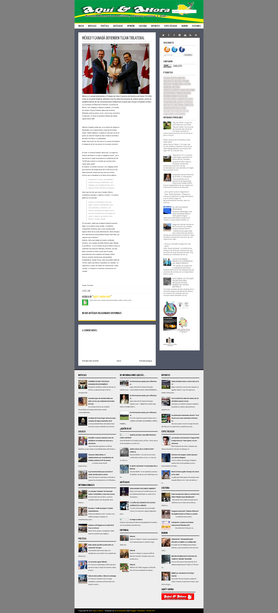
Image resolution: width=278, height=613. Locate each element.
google (174, 35)
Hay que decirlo (169, 93)
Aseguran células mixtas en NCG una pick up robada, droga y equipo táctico (183, 226)
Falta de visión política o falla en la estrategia (102, 576)
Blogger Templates (137, 611)
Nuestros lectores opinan (173, 105)
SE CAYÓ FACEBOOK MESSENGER (180, 208)
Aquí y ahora (98, 611)
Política (105, 26)
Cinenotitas (188, 105)
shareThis (190, 35)
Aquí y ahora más (102, 297)
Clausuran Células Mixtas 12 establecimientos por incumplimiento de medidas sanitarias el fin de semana (100, 457)
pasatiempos (180, 114)
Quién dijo (167, 87)
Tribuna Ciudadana (183, 93)
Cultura (143, 26)
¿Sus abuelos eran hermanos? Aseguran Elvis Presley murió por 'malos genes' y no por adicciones (185, 440)
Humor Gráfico (169, 114)
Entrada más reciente (90, 361)
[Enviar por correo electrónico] (83, 291)
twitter (163, 35)
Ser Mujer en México (136, 519)
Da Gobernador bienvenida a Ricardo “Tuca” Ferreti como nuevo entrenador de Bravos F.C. (185, 418)
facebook (168, 35)
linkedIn (179, 35)
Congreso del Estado (185, 99)
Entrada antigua (145, 361)
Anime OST (150, 611)
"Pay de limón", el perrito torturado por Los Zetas (182, 124)
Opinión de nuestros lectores (175, 108)
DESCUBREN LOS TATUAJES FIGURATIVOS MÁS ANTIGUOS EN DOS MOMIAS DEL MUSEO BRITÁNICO (183, 283)
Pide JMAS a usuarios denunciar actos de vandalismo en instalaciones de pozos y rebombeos (100, 440)
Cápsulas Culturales (171, 90)
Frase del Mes (182, 96)
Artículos (118, 26)
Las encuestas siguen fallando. (97, 562)
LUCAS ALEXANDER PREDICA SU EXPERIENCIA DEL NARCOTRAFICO (182, 261)
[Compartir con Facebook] (89, 291)
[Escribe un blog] (85, 291)
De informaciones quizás (173, 102)
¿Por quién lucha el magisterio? (177, 192)
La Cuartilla (188, 102)
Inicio (81, 26)
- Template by (114, 611)
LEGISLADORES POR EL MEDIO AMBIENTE (143, 488)
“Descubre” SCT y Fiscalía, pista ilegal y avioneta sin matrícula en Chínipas (182, 157)
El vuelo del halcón (181, 111)
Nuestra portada (170, 99)
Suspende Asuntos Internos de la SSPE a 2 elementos (183, 176)
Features (196, 26)
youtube (185, 35)
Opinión (131, 26)
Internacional (178, 84)
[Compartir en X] (87, 291)
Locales (166, 78)
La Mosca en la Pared (187, 90)
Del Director (168, 111)
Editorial (176, 87)
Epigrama (167, 96)
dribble (196, 35)
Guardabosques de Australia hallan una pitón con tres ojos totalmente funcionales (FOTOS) (101, 401)
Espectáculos (170, 26)
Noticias (92, 26)
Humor (185, 26)
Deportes (155, 26)
